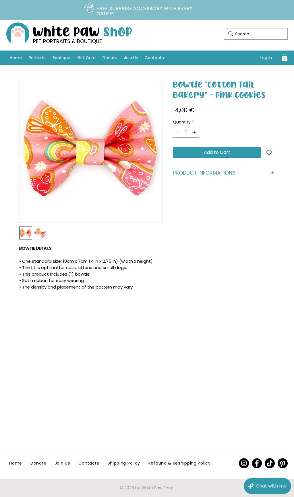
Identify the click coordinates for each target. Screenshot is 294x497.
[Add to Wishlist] (269, 152)
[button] (284, 57)
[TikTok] (270, 463)
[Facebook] (257, 463)
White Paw (83, 31)
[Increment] (194, 132)
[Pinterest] (244, 463)
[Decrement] (177, 132)
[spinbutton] (186, 132)
